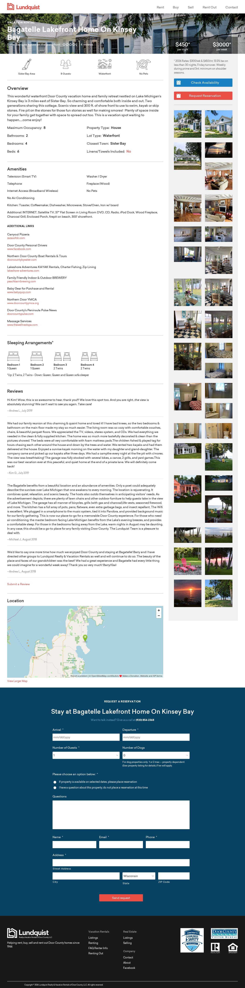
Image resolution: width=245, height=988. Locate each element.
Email (104, 837)
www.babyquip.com (19, 292)
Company (129, 951)
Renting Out (95, 953)
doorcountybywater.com (22, 259)
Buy (176, 7)
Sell (191, 7)
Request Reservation (205, 96)
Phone (151, 837)
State (126, 883)
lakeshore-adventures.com (23, 270)
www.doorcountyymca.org (23, 303)
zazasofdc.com (16, 238)
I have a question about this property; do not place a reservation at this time (103, 787)
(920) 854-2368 (145, 720)
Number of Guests (66, 747)
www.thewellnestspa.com (22, 324)
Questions (60, 796)
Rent (160, 7)
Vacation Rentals (98, 931)
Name (58, 837)
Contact (231, 7)
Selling (127, 943)
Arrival (58, 729)
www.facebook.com (19, 249)
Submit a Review (18, 584)
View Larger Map (17, 681)
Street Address (62, 868)
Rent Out (209, 7)
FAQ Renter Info (98, 948)
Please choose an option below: (75, 774)
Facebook (129, 968)
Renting (93, 943)
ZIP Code (164, 881)
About (127, 962)
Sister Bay (118, 143)
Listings (93, 937)
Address (59, 855)
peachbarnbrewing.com (21, 281)
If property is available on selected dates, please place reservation (98, 781)
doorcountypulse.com (20, 314)
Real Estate (129, 931)
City (55, 881)
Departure (130, 729)
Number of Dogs (133, 747)
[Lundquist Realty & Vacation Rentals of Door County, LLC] (68, 6)
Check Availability (205, 82)
